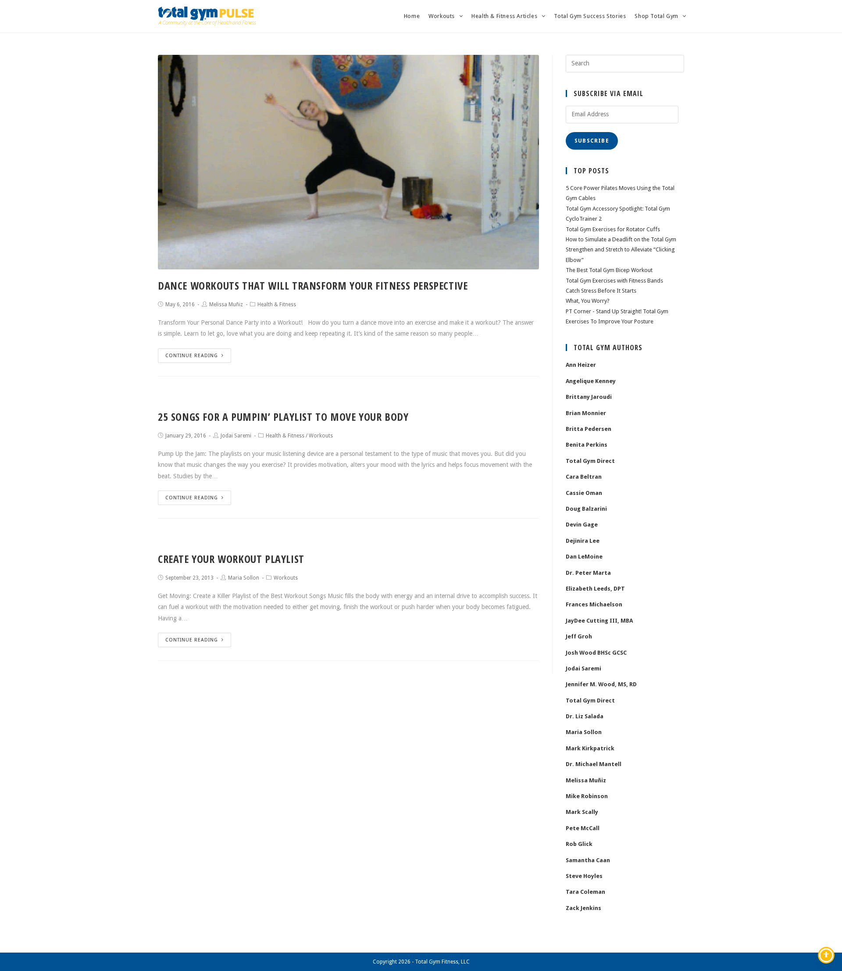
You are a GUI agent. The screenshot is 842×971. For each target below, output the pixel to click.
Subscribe (591, 141)
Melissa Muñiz (226, 304)
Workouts (321, 436)
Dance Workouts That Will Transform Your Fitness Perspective (312, 285)
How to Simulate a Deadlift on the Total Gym (621, 239)
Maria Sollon (243, 578)
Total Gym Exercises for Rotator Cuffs (613, 229)
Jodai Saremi (236, 436)
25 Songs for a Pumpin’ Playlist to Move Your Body (283, 416)
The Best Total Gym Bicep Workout (609, 270)
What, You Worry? (588, 300)
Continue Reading (191, 355)
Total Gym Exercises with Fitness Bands (614, 280)
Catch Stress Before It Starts (601, 290)
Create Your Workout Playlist (231, 559)
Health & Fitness (276, 304)
